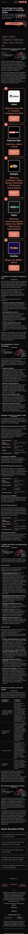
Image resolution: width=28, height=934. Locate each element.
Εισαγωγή (4, 36)
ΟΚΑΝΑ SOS (14, 911)
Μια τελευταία (19, 42)
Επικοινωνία (13, 884)
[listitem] (8, 918)
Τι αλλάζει (4, 42)
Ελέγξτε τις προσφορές (21, 2)
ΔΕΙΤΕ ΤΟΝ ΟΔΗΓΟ (14, 23)
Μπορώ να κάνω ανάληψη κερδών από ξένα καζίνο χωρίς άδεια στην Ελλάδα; (13, 859)
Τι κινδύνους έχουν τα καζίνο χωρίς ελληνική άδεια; (12, 851)
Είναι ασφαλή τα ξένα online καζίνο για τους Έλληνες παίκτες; (13, 835)
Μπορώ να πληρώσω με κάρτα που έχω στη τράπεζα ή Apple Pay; (13, 866)
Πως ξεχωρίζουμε (6, 39)
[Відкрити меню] (25, 2)
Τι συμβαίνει (12, 36)
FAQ (3, 45)
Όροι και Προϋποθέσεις (22, 885)
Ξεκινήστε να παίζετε (14, 118)
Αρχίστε (16, 2)
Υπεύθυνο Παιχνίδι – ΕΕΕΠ (14, 914)
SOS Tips (11, 42)
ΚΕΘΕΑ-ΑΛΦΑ (14, 907)
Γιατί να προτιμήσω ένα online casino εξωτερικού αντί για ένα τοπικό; (13, 843)
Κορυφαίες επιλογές (18, 39)
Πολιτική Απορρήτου (5, 885)
